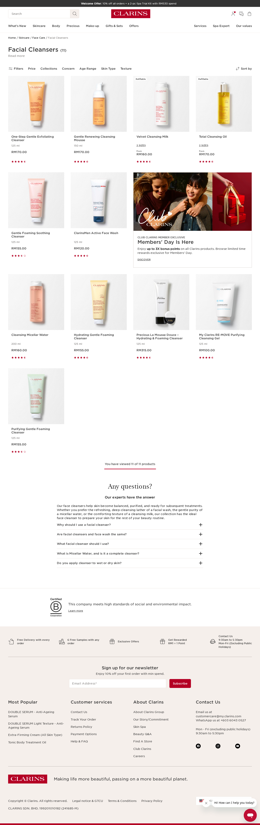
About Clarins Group (148, 712)
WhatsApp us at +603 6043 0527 (221, 720)
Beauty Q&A (142, 734)
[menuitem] (233, 13)
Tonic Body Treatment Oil (27, 742)
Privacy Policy (151, 801)
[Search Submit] (74, 13)
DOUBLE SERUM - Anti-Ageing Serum (31, 714)
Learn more (75, 610)
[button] (16, 56)
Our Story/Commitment (151, 719)
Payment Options (84, 734)
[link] (192, 220)
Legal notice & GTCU (87, 801)
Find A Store (142, 741)
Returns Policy (81, 726)
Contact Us (79, 712)
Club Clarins (142, 748)
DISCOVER (144, 259)
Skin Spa (139, 726)
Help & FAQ (79, 741)
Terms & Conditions (122, 801)
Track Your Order (83, 719)
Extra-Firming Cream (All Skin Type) (35, 735)
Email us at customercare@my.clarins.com (218, 714)
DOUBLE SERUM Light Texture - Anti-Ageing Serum (36, 725)
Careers (139, 756)
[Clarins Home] (131, 14)
